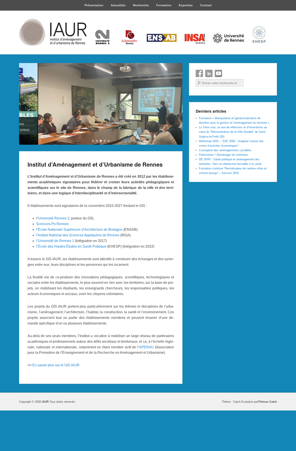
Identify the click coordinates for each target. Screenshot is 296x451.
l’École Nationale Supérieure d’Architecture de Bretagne (79, 270)
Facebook (199, 73)
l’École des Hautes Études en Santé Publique (71, 287)
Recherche (141, 5)
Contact (206, 5)
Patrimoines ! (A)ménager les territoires (223, 154)
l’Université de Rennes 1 (55, 281)
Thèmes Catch (267, 442)
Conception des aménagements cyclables (225, 150)
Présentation (94, 5)
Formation (163, 5)
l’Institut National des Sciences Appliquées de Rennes (77, 276)
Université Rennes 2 (53, 259)
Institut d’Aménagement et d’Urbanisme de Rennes (95, 205)
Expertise (186, 5)
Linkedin (209, 73)
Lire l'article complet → (44, 176)
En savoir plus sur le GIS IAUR (56, 406)
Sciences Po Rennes (52, 265)
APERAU (146, 388)
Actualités (118, 5)
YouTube (218, 73)
